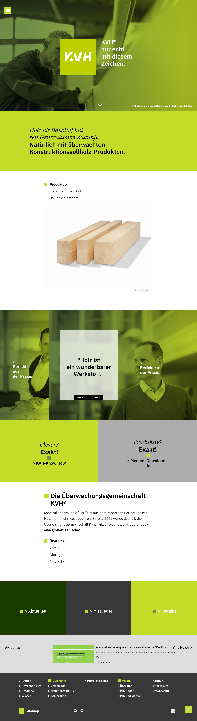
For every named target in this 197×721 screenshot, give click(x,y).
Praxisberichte (31, 686)
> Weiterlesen (103, 662)
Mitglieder (57, 561)
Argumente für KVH (63, 691)
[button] (7, 10)
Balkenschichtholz (64, 198)
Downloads (57, 686)
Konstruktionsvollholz (66, 191)
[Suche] (17, 11)
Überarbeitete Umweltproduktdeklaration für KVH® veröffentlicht (131, 647)
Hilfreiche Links (97, 681)
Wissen (26, 696)
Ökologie (56, 554)
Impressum (160, 686)
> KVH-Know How (49, 463)
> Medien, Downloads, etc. (148, 463)
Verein (55, 547)
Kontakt (158, 681)
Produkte (28, 691)
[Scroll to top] (188, 709)
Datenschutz (161, 691)
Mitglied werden (131, 696)
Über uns (126, 686)
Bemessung (58, 696)
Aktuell (26, 681)
